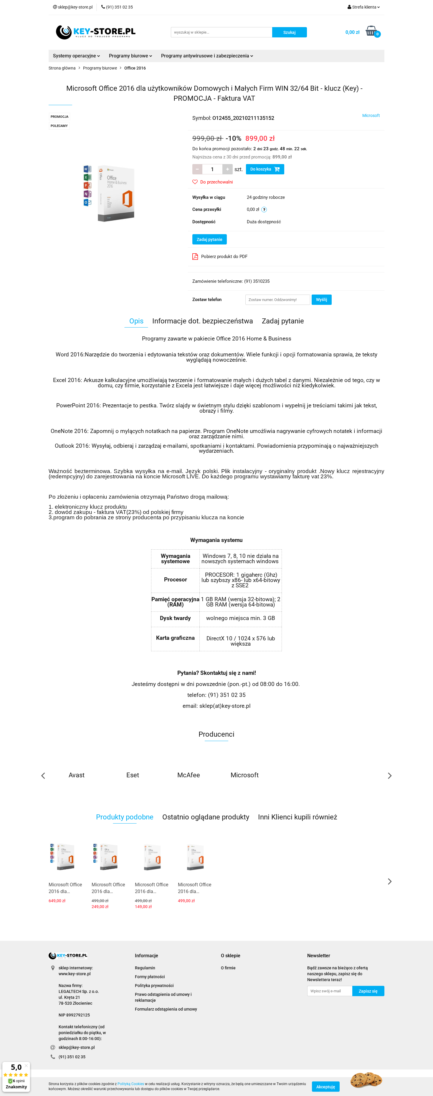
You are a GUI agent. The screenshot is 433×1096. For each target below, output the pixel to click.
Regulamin (145, 968)
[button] (146, 956)
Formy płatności (150, 976)
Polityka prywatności (154, 985)
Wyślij (321, 299)
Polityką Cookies (131, 1084)
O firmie (228, 968)
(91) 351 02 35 (72, 1056)
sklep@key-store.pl (77, 1047)
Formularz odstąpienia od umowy (166, 1009)
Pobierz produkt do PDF (224, 256)
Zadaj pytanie (209, 239)
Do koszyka (261, 169)
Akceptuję (325, 1086)
